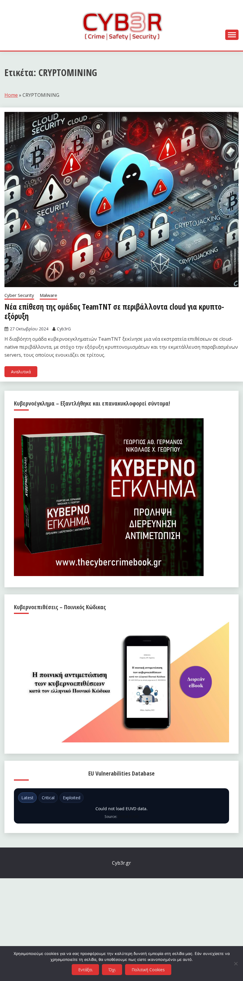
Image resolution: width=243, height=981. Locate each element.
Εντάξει (85, 969)
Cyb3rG (64, 329)
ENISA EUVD (128, 816)
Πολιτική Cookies (148, 969)
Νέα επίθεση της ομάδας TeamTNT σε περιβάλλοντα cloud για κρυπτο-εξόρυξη (114, 311)
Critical (48, 797)
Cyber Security (19, 295)
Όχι (112, 969)
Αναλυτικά (21, 371)
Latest (27, 797)
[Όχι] (236, 963)
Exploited (71, 797)
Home (11, 95)
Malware (48, 295)
